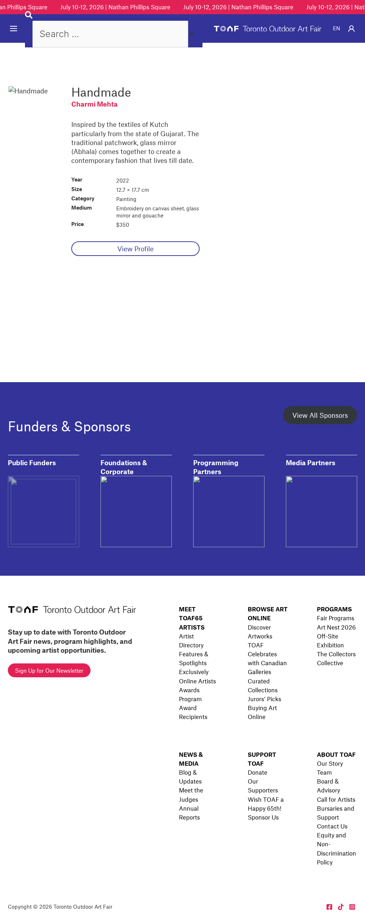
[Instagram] (352, 907)
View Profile (135, 249)
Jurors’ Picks (264, 698)
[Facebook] (329, 907)
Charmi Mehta (94, 104)
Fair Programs (335, 617)
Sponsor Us (263, 817)
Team (324, 772)
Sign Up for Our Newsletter (49, 670)
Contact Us (332, 826)
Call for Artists (336, 799)
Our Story (330, 763)
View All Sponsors (320, 415)
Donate (257, 772)
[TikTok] (341, 907)
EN (336, 28)
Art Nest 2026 (336, 627)
